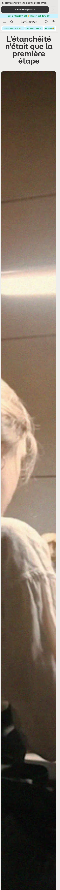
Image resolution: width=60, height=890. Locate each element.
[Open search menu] (11, 22)
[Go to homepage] (28, 22)
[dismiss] (53, 9)
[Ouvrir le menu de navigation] (4, 22)
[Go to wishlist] (46, 22)
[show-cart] (53, 22)
